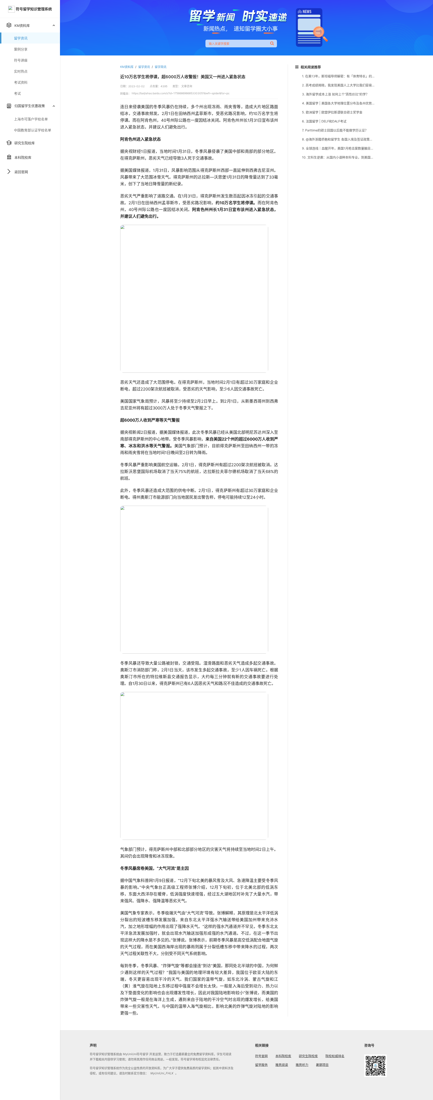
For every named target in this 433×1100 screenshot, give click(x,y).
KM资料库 (127, 67)
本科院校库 (283, 1056)
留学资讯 (144, 67)
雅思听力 (302, 1065)
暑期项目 (322, 1065)
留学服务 (261, 1065)
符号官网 (261, 1056)
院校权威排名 (334, 1056)
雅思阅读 (281, 1065)
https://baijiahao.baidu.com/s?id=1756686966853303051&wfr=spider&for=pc (181, 93)
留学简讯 (160, 67)
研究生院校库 (308, 1056)
